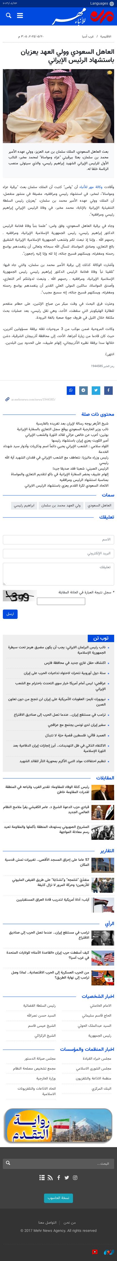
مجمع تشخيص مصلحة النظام (34, 1069)
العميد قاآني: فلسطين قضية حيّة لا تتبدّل (75, 735)
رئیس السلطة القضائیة (39, 1006)
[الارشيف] (41, 1178)
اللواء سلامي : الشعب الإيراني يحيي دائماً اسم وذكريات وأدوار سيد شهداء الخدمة (55, 449)
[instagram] (75, 1178)
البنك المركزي (101, 1089)
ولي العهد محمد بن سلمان (61, 505)
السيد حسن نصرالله (41, 1016)
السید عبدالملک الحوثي (94, 1026)
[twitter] (66, 1178)
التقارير (107, 851)
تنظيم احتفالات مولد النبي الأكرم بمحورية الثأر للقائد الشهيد (63, 761)
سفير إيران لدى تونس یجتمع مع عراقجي (77, 725)
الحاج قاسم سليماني (96, 1016)
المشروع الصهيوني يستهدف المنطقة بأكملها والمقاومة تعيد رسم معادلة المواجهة (46, 829)
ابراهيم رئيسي (24, 505)
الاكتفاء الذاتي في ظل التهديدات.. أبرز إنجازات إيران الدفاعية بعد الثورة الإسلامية (59, 748)
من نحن (70, 1223)
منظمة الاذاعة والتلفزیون (93, 1078)
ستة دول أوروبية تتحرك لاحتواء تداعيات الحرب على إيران (65, 673)
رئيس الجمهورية (99, 1036)
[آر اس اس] (50, 1178)
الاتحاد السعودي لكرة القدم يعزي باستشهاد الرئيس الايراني (66, 486)
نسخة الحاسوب (58, 1198)
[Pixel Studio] (92, 1252)
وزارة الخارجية (46, 1078)
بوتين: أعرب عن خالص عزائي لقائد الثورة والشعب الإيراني (66, 435)
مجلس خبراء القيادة (97, 1059)
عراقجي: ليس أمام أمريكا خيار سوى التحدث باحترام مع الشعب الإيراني (60, 686)
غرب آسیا (88, 36)
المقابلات (105, 778)
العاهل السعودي (99, 505)
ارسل (10, 614)
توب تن (100, 638)
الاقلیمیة (105, 36)
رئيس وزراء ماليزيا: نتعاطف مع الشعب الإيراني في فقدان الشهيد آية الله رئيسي (56, 460)
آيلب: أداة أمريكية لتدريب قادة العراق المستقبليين (52, 900)
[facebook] (58, 1178)
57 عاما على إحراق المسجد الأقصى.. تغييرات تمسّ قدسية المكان (47, 862)
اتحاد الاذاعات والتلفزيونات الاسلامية (37, 1091)
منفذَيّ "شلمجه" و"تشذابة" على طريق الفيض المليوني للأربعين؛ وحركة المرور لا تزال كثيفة (50, 882)
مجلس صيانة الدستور (40, 1059)
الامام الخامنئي (100, 1006)
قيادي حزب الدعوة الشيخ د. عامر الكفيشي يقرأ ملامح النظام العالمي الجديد (46, 809)
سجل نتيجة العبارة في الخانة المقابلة (86, 592)
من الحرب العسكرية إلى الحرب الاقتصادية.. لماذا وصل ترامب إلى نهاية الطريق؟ (50, 975)
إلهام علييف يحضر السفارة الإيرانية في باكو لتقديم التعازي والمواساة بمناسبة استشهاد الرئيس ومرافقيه (59, 477)
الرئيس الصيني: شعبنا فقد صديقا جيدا (80, 469)
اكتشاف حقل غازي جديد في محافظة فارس (75, 663)
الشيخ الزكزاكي (45, 1036)
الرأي (109, 924)
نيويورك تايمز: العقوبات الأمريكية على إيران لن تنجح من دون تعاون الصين (57, 702)
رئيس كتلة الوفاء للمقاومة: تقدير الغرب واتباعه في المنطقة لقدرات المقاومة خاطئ (47, 789)
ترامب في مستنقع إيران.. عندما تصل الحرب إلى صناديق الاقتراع (60, 715)
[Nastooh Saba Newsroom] (106, 1252)
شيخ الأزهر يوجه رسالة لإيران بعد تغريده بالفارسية (72, 424)
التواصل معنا (47, 1223)
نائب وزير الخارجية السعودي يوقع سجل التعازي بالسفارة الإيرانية (62, 429)
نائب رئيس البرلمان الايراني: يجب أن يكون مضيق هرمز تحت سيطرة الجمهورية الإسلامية (57, 650)
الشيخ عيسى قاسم (42, 1026)
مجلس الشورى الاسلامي (93, 1069)
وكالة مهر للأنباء (91, 187)
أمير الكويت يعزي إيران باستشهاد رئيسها (80, 441)
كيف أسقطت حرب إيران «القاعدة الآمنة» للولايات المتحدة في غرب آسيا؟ (48, 955)
